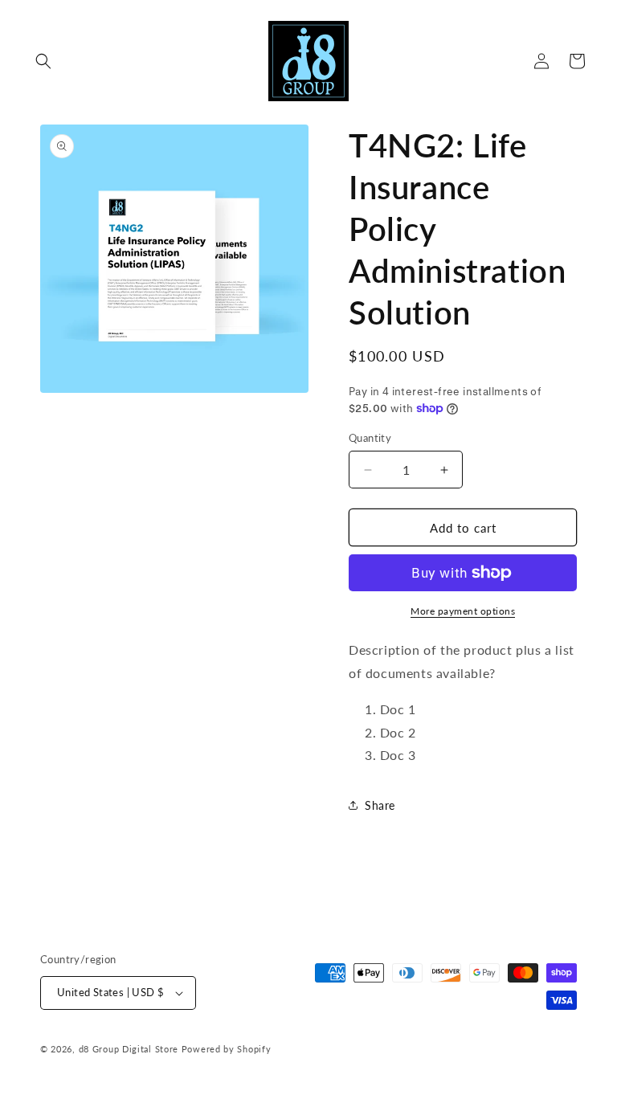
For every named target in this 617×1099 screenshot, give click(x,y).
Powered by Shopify (227, 1049)
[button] (43, 61)
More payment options (463, 611)
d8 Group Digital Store (128, 1049)
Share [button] (380, 805)
